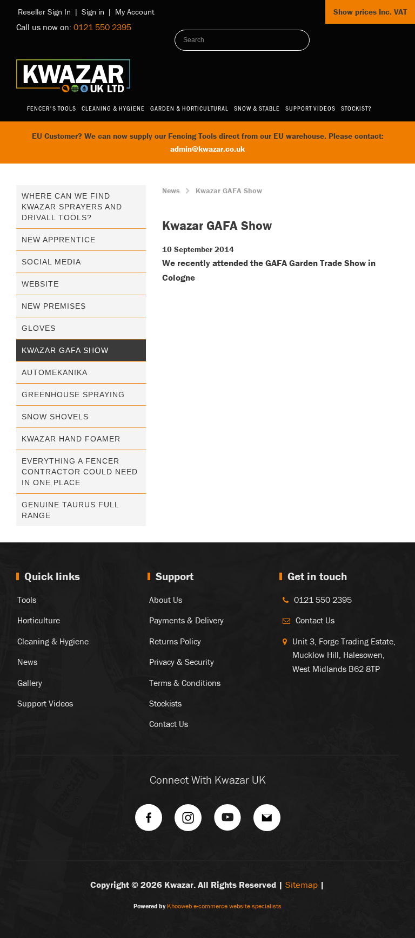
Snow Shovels (55, 416)
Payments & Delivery (186, 620)
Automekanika (55, 372)
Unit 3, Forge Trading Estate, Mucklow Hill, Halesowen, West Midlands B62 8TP (344, 655)
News (171, 190)
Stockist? (356, 108)
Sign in (93, 11)
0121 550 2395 (102, 27)
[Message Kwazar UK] (266, 821)
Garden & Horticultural (189, 108)
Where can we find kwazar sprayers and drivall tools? (72, 207)
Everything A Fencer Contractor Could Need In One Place (80, 472)
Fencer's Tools (51, 108)
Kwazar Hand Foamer (71, 438)
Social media (51, 261)
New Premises (54, 306)
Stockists (165, 703)
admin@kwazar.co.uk (207, 149)
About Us (165, 599)
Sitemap (301, 885)
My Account (135, 11)
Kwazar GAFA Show (65, 350)
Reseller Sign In (44, 11)
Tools (26, 599)
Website (40, 284)
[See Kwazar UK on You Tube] (227, 821)
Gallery (29, 682)
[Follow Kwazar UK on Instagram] (188, 821)
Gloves (39, 328)
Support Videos (310, 108)
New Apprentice (59, 239)
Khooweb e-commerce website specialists (224, 906)
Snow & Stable (257, 108)
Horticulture (38, 620)
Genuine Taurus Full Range (70, 510)
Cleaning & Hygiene (113, 108)
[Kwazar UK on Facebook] (148, 821)
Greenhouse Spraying (73, 394)
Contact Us (168, 723)
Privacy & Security (181, 661)
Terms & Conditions (184, 682)
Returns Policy (175, 641)
